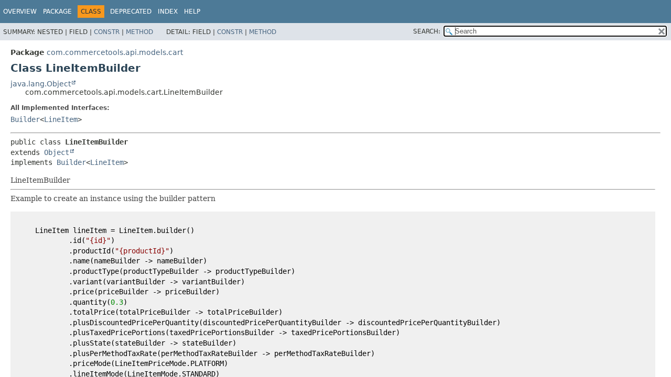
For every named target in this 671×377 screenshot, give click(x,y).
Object (56, 152)
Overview (20, 11)
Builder (25, 119)
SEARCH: (426, 31)
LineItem (61, 119)
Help (192, 11)
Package (57, 11)
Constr (107, 32)
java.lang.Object (40, 84)
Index (168, 11)
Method (139, 32)
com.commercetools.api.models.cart (115, 52)
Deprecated (130, 11)
